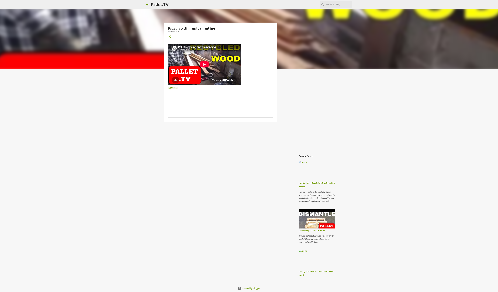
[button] (169, 37)
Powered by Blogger (250, 288)
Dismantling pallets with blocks (312, 231)
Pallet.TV (160, 4)
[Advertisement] (220, 144)
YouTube (173, 88)
